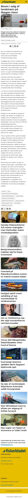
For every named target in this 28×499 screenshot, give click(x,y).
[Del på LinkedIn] (15, 46)
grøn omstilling (7, 203)
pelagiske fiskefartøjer (9, 193)
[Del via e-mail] (17, 46)
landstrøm (19, 196)
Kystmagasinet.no (7, 445)
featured (17, 203)
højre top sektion (8, 200)
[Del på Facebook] (10, 46)
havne (4, 191)
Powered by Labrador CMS (14, 496)
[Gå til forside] (12, 2)
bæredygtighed (7, 205)
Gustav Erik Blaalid (7, 485)
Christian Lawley (6, 460)
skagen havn (20, 200)
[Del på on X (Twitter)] (13, 46)
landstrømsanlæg (8, 196)
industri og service (8, 198)
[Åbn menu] (26, 2)
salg (8, 191)
